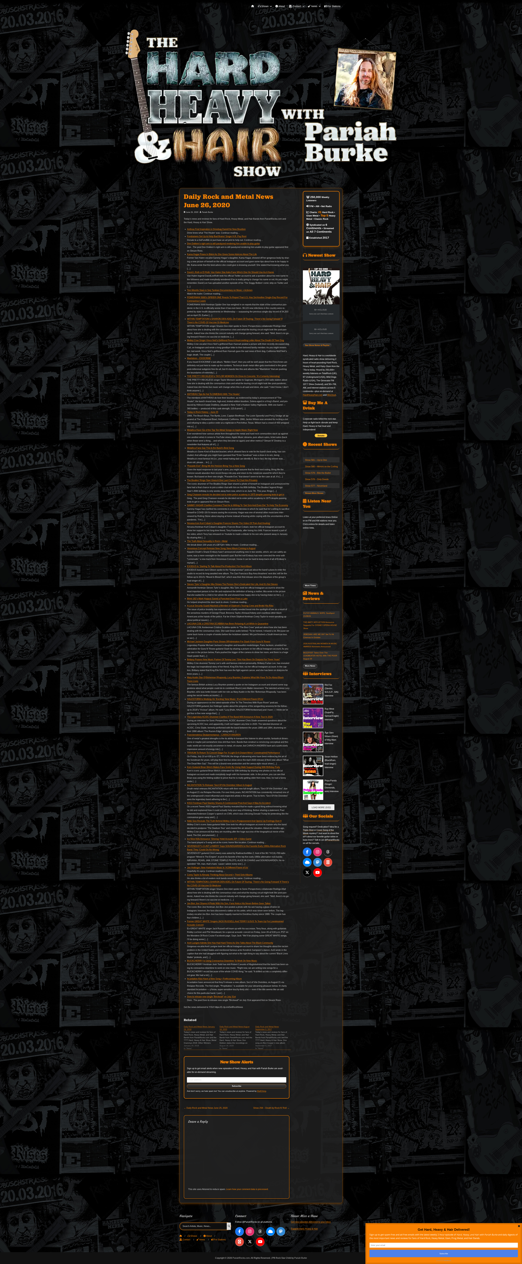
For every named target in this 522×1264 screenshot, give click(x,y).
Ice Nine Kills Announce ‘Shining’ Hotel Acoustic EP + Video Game (219, 839)
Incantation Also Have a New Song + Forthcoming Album (214, 979)
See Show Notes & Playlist (317, 345)
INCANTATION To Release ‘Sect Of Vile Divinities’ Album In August (219, 785)
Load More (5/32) (321, 807)
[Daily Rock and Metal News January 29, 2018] (202, 1037)
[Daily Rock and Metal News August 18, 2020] (237, 1037)
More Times (310, 586)
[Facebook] (307, 852)
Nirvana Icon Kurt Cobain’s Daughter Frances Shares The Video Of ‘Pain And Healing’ (228, 523)
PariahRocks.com (241, 1258)
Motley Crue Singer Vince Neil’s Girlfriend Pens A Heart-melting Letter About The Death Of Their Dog (235, 340)
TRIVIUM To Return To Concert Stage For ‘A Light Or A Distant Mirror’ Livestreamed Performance (233, 753)
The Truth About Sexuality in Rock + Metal (207, 541)
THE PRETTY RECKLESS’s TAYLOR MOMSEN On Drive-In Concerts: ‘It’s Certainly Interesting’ (233, 376)
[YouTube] (317, 872)
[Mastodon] (317, 862)
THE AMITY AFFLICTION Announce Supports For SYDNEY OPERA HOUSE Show (320, 625)
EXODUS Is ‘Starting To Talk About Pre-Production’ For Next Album (219, 566)
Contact (296, 6)
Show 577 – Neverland (316, 486)
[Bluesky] (307, 862)
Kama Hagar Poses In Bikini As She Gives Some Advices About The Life (222, 254)
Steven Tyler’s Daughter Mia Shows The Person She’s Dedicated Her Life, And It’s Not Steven (232, 584)
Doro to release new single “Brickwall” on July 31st (211, 996)
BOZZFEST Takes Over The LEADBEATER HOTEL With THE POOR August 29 (320, 656)
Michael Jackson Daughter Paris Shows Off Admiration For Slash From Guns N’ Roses (228, 641)
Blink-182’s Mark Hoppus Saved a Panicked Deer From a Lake (217, 598)
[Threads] (328, 852)
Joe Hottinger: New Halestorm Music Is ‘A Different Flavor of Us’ (217, 867)
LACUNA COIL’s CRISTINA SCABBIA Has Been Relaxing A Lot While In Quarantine (227, 623)
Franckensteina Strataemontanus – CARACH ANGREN (214, 735)
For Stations (334, 6)
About (281, 6)
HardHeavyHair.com (312, 395)
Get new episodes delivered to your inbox (311, 1222)
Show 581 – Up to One (316, 460)
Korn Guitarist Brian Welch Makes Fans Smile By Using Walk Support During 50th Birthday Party (233, 767)
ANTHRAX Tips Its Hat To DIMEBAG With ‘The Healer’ (213, 394)
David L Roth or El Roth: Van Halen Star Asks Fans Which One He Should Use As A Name (230, 272)
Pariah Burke (207, 212)
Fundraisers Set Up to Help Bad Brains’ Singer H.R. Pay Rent (216, 236)
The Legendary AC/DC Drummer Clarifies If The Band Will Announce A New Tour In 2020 (230, 717)
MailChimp (261, 1091)
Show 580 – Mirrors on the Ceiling (321, 466)
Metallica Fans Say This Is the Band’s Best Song (210, 448)
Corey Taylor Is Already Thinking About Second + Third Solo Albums (220, 875)
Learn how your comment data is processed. (247, 1189)
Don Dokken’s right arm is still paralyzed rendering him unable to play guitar (223, 243)
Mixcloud (331, 395)
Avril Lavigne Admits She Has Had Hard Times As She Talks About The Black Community (230, 943)
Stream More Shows (314, 493)
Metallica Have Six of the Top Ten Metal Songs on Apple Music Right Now (222, 430)
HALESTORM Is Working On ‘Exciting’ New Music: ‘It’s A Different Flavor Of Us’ (225, 699)
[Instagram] (317, 852)
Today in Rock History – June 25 (202, 412)
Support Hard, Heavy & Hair (304, 1229)
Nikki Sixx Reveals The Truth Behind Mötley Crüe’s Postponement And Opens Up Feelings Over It (234, 821)
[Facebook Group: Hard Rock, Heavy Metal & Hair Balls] (328, 862)
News (313, 6)
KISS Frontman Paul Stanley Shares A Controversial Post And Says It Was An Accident (229, 803)
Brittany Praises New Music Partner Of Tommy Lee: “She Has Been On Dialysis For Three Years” (233, 659)
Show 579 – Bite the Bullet (318, 473)
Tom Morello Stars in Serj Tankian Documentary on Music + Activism (219, 290)
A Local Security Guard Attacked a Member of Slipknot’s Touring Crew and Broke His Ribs (230, 606)
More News (310, 666)
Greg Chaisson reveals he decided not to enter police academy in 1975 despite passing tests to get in (235, 494)
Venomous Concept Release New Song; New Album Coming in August (221, 548)
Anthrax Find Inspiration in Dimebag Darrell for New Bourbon (216, 229)
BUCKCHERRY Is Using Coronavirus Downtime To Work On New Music (222, 961)
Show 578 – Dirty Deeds (317, 479)
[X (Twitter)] (307, 872)
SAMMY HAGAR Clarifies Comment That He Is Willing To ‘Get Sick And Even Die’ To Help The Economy (237, 505)
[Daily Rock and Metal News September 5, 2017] (273, 1037)
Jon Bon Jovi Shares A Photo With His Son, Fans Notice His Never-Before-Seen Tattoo (229, 903)
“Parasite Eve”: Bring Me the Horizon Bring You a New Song (216, 466)
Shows (264, 6)
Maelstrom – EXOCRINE (199, 358)
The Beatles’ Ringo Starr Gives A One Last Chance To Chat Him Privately (222, 480)
